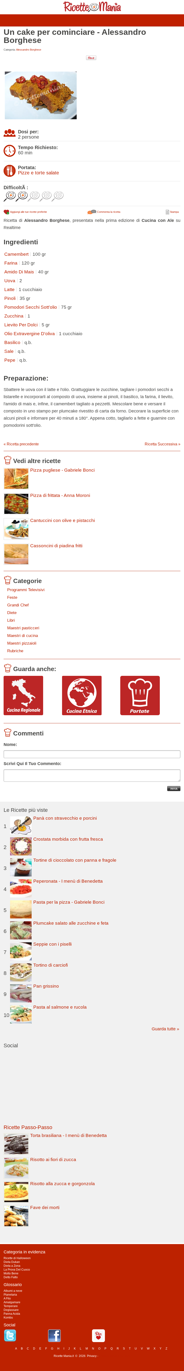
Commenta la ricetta (108, 211)
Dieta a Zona (12, 1265)
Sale (9, 351)
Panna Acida (12, 1313)
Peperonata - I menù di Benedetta (68, 881)
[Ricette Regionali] (31, 696)
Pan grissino (46, 986)
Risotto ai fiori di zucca (53, 1159)
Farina (10, 263)
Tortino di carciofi (50, 965)
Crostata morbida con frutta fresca (68, 839)
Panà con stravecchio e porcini (65, 818)
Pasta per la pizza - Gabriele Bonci (68, 902)
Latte (9, 289)
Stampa (174, 211)
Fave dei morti (44, 1207)
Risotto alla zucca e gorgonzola (62, 1183)
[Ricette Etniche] (89, 696)
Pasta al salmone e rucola (60, 1007)
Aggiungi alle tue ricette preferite (28, 211)
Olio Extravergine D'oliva (29, 334)
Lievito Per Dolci (21, 325)
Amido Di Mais (19, 272)
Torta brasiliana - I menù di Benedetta (68, 1135)
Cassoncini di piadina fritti (56, 545)
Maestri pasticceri (23, 628)
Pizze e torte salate (38, 172)
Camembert (16, 254)
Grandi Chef (18, 605)
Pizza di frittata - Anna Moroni (60, 495)
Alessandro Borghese (28, 49)
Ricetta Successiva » (162, 444)
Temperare (11, 1306)
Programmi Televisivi (26, 590)
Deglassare (11, 1310)
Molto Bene (11, 1273)
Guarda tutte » (165, 1029)
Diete (12, 613)
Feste (12, 597)
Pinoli (10, 298)
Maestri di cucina (22, 636)
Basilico (12, 342)
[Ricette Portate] (147, 696)
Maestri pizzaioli (21, 643)
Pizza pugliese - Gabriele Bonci (62, 470)
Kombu (8, 1317)
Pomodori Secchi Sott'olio (30, 307)
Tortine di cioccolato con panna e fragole (74, 860)
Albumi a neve (13, 1291)
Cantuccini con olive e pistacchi (62, 520)
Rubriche (15, 651)
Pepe (9, 360)
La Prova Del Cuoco (17, 1269)
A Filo (7, 1298)
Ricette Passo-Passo (28, 1127)
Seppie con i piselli (52, 944)
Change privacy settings (114, 1356)
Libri (11, 620)
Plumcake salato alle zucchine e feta (71, 923)
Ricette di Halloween (17, 1258)
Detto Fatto (11, 1277)
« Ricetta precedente (21, 444)
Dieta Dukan (12, 1262)
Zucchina (13, 316)
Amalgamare (12, 1302)
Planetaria (10, 1294)
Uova (9, 281)
